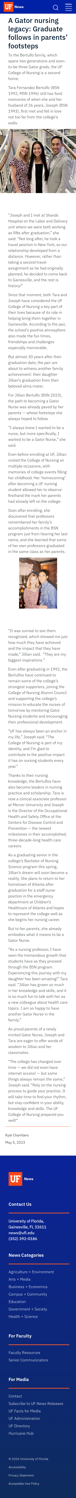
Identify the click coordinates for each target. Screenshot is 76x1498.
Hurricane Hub (21, 1433)
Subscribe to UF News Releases (36, 1403)
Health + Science (23, 1316)
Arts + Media (20, 1279)
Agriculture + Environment (31, 1271)
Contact (15, 1396)
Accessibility (17, 1467)
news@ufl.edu (21, 1232)
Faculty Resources (24, 1352)
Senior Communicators (28, 1360)
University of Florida (34, 1459)
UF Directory (19, 1425)
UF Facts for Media (25, 1411)
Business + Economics (28, 1286)
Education (17, 1301)
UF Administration (24, 1418)
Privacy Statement (21, 1475)
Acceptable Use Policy (24, 1483)
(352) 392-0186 (23, 1238)
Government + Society (28, 1309)
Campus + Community (28, 1294)
